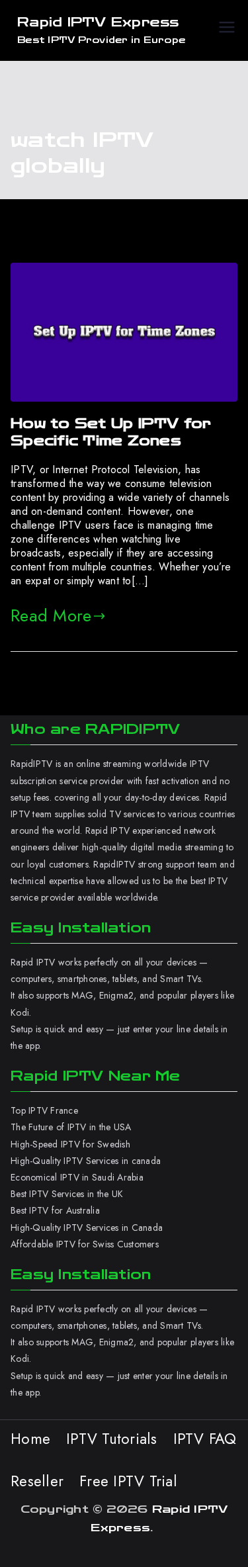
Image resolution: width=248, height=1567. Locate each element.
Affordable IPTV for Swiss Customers (85, 1244)
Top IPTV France (44, 1110)
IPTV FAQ (205, 1438)
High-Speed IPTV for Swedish (70, 1144)
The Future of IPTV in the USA (71, 1127)
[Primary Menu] (226, 30)
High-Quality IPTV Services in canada (86, 1160)
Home (30, 1438)
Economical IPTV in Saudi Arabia (77, 1177)
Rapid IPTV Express (98, 22)
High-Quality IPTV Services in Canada (87, 1227)
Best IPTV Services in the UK (67, 1193)
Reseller (37, 1481)
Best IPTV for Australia (57, 1210)
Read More (51, 616)
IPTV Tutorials (111, 1438)
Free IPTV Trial (128, 1481)
